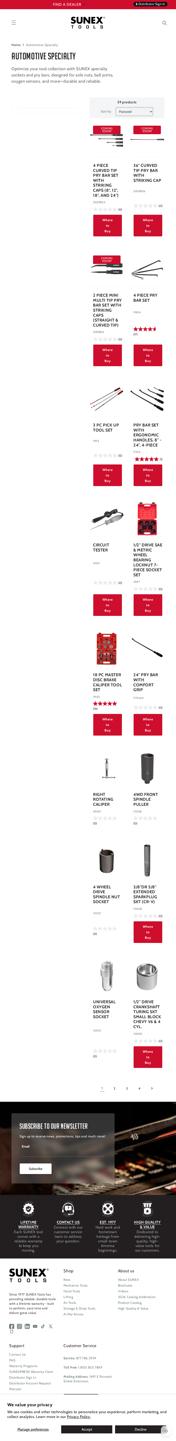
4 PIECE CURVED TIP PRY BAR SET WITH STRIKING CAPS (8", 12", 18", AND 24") (106, 180)
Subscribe (35, 1169)
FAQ (12, 1360)
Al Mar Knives (73, 1314)
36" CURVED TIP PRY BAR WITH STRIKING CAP (147, 173)
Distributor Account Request (30, 1383)
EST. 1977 (108, 1222)
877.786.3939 (86, 1358)
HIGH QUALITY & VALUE (147, 1224)
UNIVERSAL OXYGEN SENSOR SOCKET (104, 1009)
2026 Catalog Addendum (137, 1297)
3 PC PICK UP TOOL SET (106, 428)
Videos (123, 1291)
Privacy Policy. (79, 1417)
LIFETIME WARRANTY (28, 1224)
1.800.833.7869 (90, 1367)
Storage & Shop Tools (79, 1308)
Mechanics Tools (75, 1285)
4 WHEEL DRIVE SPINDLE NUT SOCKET (106, 895)
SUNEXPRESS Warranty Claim (31, 1372)
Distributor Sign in (151, 4)
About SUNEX (128, 1280)
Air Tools (69, 1303)
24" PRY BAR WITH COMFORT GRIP (145, 682)
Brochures (125, 1285)
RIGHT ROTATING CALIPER (103, 799)
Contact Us (17, 1354)
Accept (87, 1429)
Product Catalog (130, 1303)
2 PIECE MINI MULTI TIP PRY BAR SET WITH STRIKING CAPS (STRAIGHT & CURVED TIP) (107, 310)
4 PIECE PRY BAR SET (145, 298)
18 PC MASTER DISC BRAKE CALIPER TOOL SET (107, 682)
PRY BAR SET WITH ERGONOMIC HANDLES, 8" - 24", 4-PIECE (147, 435)
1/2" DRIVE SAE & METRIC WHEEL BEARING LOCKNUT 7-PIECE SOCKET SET (147, 560)
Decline (140, 1429)
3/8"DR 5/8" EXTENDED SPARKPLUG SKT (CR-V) (145, 895)
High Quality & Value (133, 1308)
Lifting (68, 1297)
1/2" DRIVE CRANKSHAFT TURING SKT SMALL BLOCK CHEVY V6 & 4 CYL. (147, 1014)
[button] (161, 22)
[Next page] (152, 1088)
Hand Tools (71, 1291)
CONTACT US (68, 1222)
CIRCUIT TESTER (101, 548)
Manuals (15, 1389)
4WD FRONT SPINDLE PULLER (145, 799)
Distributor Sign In (22, 1377)
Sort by (106, 111)
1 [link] (102, 1088)
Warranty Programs (23, 1366)
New (66, 1280)
